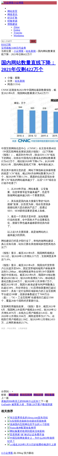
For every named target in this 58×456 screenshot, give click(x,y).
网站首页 (12, 11)
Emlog (17, 30)
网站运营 (38, 394)
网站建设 (14, 394)
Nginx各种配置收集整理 (23, 427)
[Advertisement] (29, 361)
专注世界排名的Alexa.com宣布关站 (29, 417)
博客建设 (12, 24)
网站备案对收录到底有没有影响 (27, 431)
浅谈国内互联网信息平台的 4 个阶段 (29, 424)
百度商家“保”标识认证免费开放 (27, 434)
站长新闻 (31, 51)
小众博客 (19, 2)
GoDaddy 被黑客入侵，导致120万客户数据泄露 (26, 404)
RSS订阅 (6, 44)
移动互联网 (26, 394)
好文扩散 (12, 17)
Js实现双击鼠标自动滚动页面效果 (28, 421)
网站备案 (49, 394)
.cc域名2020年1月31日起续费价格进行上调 (33, 444)
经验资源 (12, 21)
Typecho (18, 32)
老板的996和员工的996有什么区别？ (21, 401)
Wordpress (19, 35)
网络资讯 (12, 14)
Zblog (16, 27)
